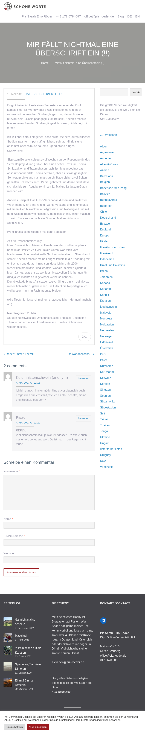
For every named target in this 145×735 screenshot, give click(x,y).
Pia (28, 94)
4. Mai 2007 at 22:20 (28, 422)
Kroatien (105, 300)
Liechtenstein (108, 306)
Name (8, 518)
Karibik (104, 294)
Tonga (104, 431)
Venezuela (107, 466)
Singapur (106, 389)
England (105, 229)
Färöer (104, 241)
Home (45, 62)
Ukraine (105, 437)
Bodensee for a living (113, 187)
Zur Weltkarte (108, 134)
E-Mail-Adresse (14, 536)
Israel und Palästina (112, 265)
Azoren (104, 170)
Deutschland (108, 217)
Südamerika (107, 401)
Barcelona (106, 176)
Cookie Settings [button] (15, 727)
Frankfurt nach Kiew (112, 247)
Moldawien (107, 324)
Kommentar (12, 471)
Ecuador (105, 223)
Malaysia (105, 312)
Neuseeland (107, 330)
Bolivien (105, 193)
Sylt (102, 413)
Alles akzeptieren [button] (38, 727)
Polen (104, 359)
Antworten (83, 378)
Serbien (105, 383)
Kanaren (105, 288)
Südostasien (108, 407)
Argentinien (107, 152)
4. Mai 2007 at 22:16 (28, 382)
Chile (103, 211)
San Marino (107, 371)
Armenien (106, 158)
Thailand (105, 425)
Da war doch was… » (81, 353)
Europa (104, 235)
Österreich (106, 348)
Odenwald (106, 342)
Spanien (105, 395)
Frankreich (107, 253)
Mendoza (106, 318)
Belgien (105, 181)
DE (129, 16)
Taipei (104, 419)
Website (9, 553)
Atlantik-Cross (109, 164)
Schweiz (105, 377)
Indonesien (107, 259)
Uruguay (105, 455)
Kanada (105, 282)
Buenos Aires (108, 199)
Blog (120, 16)
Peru (103, 354)
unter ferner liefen (48, 94)
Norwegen (106, 336)
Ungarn (104, 443)
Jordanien (106, 276)
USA (103, 460)
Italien (104, 270)
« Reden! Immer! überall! (19, 353)
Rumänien (106, 366)
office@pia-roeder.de (99, 16)
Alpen (104, 146)
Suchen (136, 92)
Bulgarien (106, 205)
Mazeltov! (21, 635)
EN (137, 16)
